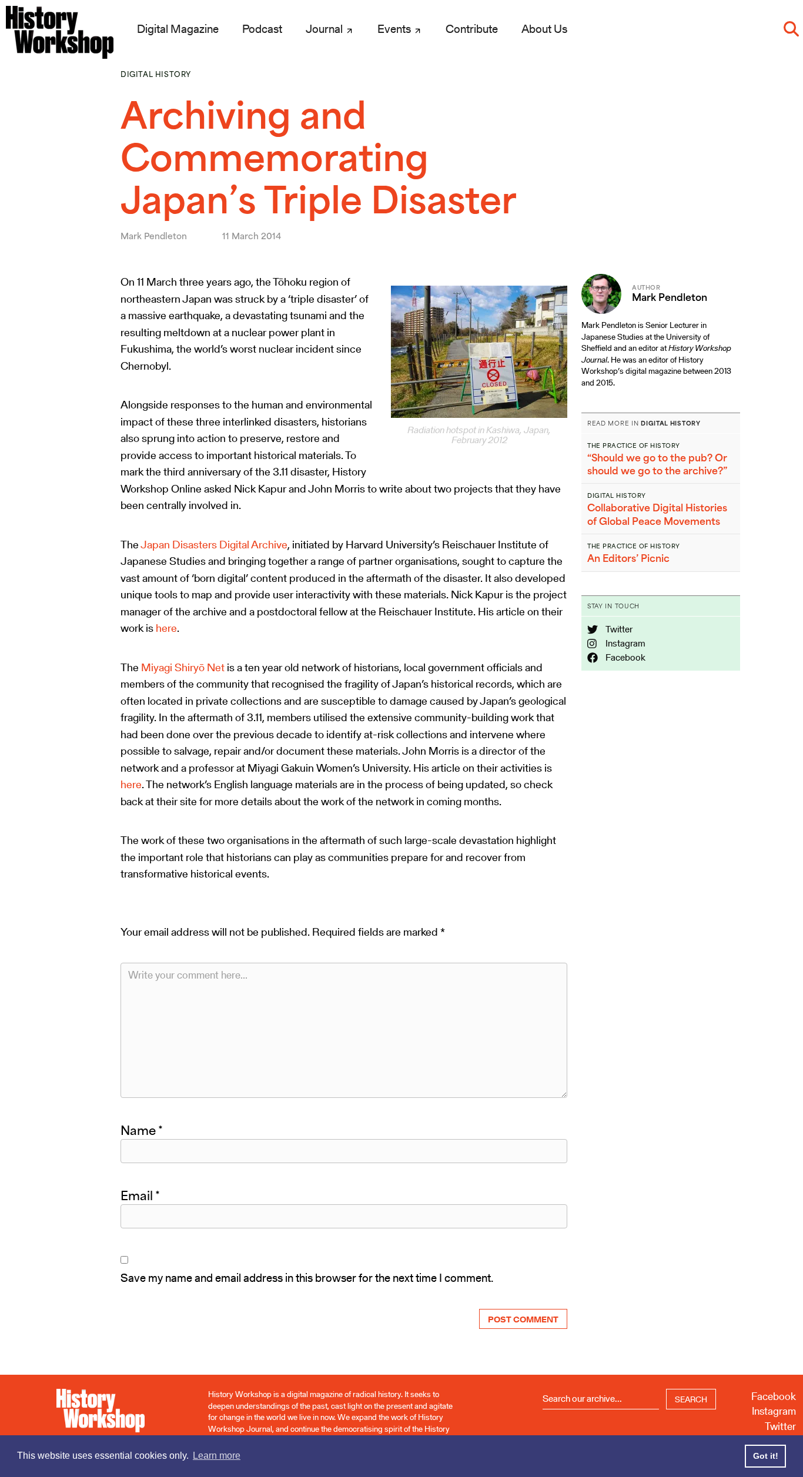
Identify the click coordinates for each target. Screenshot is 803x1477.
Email (140, 1195)
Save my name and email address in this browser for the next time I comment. (307, 1278)
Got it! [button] (765, 1456)
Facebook (624, 657)
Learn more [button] (216, 1456)
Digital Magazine (178, 29)
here (166, 628)
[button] (791, 29)
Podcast (262, 29)
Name (142, 1130)
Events (395, 29)
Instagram (624, 643)
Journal (325, 29)
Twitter (618, 629)
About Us (544, 29)
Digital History (156, 74)
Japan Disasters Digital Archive (213, 544)
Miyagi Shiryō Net (183, 667)
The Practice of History (633, 445)
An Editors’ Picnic (628, 558)
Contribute (472, 29)
